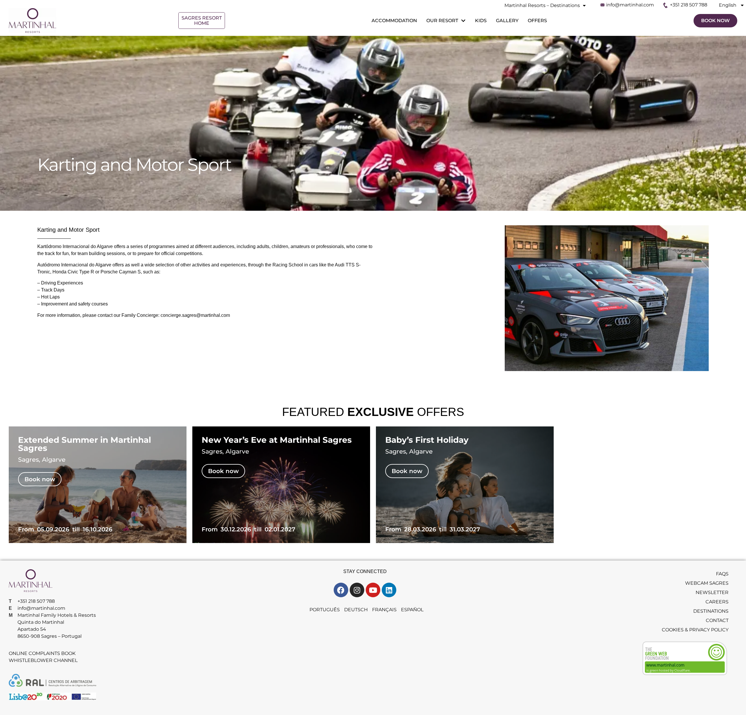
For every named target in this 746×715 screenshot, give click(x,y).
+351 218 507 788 (688, 5)
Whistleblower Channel (43, 660)
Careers (717, 602)
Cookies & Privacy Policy (695, 630)
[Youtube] (373, 590)
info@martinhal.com (630, 5)
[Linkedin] (389, 590)
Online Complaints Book (42, 653)
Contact (717, 620)
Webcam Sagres (707, 583)
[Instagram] (357, 590)
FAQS (722, 574)
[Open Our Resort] (463, 20)
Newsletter (712, 592)
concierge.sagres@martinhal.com (195, 315)
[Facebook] (341, 590)
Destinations (711, 611)
